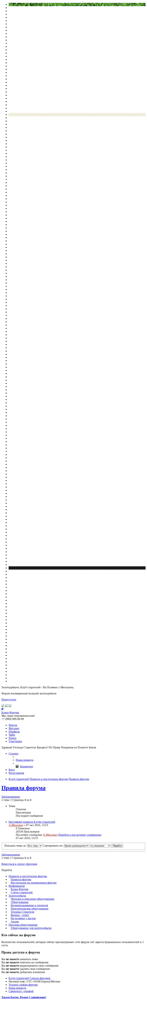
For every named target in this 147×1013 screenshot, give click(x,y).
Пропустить (8, 699)
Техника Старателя (22, 911)
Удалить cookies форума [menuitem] (23, 984)
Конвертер (26, 766)
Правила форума (23, 788)
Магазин (14, 728)
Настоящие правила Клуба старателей (32, 821)
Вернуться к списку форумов (19, 863)
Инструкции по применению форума (33, 882)
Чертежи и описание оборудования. (32, 898)
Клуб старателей (19, 978)
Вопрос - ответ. (20, 915)
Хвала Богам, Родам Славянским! (23, 997)
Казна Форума (19, 889)
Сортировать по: (53, 845)
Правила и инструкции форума (28, 876)
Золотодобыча (17, 895)
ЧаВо (12, 734)
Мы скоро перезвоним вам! (18, 715)
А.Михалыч (16, 825)
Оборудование (20, 902)
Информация (17, 885)
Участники (15, 741)
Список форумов (40, 978)
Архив (15, 921)
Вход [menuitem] (12, 769)
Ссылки (13, 753)
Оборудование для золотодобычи (31, 928)
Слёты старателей (22, 892)
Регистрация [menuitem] (16, 772)
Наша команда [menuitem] (24, 760)
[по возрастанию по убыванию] (100, 845)
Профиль (14, 731)
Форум (13, 725)
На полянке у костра (23, 918)
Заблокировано (10, 796)
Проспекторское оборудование (29, 908)
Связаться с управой (21, 991)
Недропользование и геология (29, 905)
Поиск (12, 738)
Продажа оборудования (23, 924)
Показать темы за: (15, 845)
